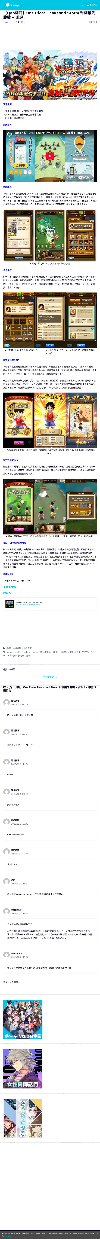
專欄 (9, 648)
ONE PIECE (45, 652)
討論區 (7, 593)
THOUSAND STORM (70, 652)
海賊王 (13, 655)
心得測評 (17, 648)
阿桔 (28, 655)
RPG (55, 652)
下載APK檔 (9, 587)
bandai (10, 652)
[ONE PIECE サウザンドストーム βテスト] (50, 604)
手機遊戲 (27, 648)
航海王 (21, 655)
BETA (18, 652)
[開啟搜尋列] (82, 5)
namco (35, 652)
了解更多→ (8, 1236)
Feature (26, 652)
